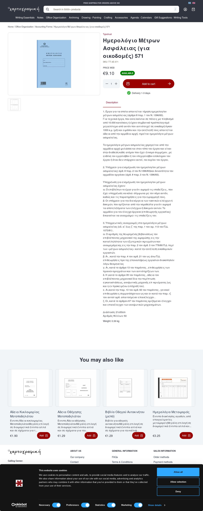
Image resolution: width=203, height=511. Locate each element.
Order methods (161, 457)
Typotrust (107, 34)
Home (11, 26)
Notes (40, 17)
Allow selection (178, 482)
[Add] (116, 83)
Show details (155, 505)
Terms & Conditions (122, 462)
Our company (77, 457)
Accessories (121, 17)
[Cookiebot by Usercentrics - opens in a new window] (19, 505)
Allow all (178, 472)
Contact (74, 462)
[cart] (193, 9)
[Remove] (106, 83)
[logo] (23, 9)
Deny (178, 491)
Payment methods (163, 462)
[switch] (85, 505)
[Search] (47, 9)
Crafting (108, 17)
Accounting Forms (43, 26)
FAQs (115, 457)
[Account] (185, 9)
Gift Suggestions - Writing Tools (171, 17)
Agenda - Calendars (141, 17)
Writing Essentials (24, 17)
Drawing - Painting (91, 17)
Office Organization (56, 17)
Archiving (74, 17)
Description (112, 102)
